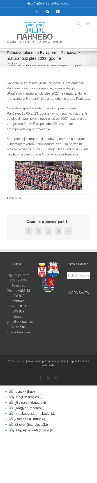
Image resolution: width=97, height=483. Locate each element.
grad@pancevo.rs (59, 3)
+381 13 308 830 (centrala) (21, 296)
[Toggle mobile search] (78, 23)
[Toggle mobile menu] (87, 23)
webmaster (48, 365)
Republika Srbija (79, 361)
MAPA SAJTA (78, 293)
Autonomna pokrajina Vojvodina (47, 361)
